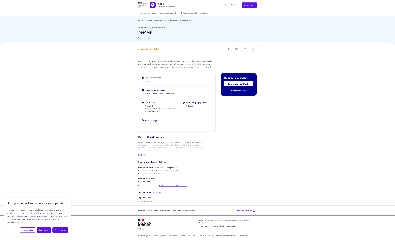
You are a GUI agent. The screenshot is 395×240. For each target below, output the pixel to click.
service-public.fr (218, 226)
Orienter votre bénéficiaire (238, 84)
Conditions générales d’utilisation (165, 236)
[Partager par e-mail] (245, 48)
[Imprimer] (236, 48)
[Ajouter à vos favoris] (253, 48)
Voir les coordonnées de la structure (173, 186)
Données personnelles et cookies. (40, 216)
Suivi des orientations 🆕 (188, 13)
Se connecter (249, 5)
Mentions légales (144, 236)
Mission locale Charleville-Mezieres (162, 20)
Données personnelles (188, 236)
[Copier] (228, 48)
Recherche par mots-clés (167, 13)
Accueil (140, 20)
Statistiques (243, 236)
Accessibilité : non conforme (226, 236)
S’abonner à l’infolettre (244, 210)
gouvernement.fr (205, 226)
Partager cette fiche (239, 90)
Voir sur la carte (151, 111)
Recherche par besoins (148, 13)
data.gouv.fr (231, 226)
